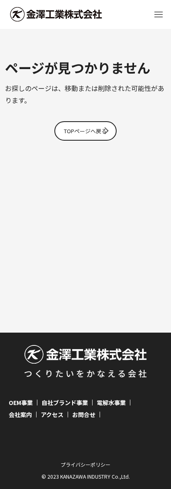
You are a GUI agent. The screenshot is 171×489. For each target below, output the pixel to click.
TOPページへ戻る (85, 131)
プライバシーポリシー (85, 464)
